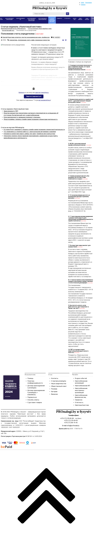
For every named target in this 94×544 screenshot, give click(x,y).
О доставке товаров (34, 402)
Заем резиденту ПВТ (11, 111)
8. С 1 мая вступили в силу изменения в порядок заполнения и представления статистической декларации (80, 281)
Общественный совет (59, 386)
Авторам (54, 391)
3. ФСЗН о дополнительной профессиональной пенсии (77, 144)
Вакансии (54, 394)
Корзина (83, 4)
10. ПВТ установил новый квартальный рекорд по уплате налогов (78, 351)
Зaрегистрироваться (33, 96)
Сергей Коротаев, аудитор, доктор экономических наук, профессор (26, 37)
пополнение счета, (24, 40)
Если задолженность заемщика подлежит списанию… (22, 117)
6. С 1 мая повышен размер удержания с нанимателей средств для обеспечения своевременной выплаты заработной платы (80, 219)
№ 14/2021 (56, 37)
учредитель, (13, 40)
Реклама (54, 389)
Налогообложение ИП (82, 386)
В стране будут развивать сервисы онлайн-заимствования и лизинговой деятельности (34, 129)
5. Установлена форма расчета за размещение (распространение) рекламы (79, 196)
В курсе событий (81, 378)
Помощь (30, 378)
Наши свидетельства (58, 383)
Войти (82, 2)
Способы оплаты (33, 400)
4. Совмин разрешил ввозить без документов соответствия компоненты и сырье (78, 177)
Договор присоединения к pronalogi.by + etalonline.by (36, 393)
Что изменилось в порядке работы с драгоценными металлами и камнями (30, 132)
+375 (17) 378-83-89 (67, 418)
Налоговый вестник (82, 405)
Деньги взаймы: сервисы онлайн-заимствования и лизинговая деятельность (31, 119)
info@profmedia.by (73, 425)
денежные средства (42, 40)
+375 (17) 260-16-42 (71, 422)
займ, (33, 40)
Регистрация (88, 2)
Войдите (22, 92)
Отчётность (79, 402)
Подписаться (32, 397)
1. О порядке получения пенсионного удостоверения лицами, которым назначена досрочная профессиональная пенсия (80, 67)
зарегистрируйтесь (42, 92)
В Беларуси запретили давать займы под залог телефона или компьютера (29, 134)
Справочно (78, 400)
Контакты (54, 378)
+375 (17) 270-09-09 (71, 420)
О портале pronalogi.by (58, 381)
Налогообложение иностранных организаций (81, 390)
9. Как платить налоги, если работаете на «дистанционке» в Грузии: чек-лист (78, 307)
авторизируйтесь (44, 100)
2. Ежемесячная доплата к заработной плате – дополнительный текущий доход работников (80, 101)
